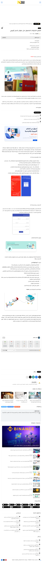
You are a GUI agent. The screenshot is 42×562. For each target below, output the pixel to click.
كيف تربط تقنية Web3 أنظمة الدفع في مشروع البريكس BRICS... (31, 531)
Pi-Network (25, 504)
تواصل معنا (4, 350)
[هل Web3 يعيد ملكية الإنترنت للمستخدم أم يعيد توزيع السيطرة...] (36, 451)
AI (31, 504)
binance (11, 504)
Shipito (27, 289)
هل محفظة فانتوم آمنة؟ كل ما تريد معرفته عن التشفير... (31, 518)
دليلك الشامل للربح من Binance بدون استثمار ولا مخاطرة (22, 489)
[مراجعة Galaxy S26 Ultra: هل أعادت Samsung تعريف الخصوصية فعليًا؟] (36, 468)
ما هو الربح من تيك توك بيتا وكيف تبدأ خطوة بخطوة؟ (31, 542)
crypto (37, 504)
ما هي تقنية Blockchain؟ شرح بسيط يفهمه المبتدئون (31, 522)
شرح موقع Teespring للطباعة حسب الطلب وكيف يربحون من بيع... (21, 23)
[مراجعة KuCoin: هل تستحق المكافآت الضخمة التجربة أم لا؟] (36, 473)
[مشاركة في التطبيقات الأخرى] (27, 377)
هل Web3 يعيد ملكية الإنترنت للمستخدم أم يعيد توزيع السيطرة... (21, 450)
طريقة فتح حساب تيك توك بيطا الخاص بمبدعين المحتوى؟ (30, 555)
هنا (24, 208)
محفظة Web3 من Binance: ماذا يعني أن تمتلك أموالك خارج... (26, 445)
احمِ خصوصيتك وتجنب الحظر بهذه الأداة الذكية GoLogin (29, 116)
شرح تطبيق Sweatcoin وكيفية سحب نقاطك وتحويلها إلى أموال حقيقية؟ (31, 546)
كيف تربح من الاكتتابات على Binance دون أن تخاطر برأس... (11, 531)
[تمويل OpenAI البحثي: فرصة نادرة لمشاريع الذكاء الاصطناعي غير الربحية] (36, 479)
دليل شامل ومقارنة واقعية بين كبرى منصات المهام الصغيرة (21, 484)
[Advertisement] (20, 14)
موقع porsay (37, 40)
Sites (39, 28)
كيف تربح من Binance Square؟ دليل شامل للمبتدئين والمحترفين (11, 518)
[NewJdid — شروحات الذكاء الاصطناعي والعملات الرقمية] (21, 2)
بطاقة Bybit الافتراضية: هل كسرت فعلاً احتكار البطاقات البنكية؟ (21, 461)
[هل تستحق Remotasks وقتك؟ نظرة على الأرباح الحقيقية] (36, 496)
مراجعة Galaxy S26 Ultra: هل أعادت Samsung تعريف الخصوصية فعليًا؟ (20, 467)
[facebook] (2, 560)
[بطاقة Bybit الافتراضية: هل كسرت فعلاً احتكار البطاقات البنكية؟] (36, 462)
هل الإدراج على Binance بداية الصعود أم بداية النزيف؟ (11, 522)
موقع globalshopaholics (35, 47)
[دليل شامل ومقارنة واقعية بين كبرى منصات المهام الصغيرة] (36, 485)
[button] (36, 377)
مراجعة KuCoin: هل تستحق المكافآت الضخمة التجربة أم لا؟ (22, 472)
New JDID (36, 33)
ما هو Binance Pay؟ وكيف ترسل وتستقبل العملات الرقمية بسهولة (11, 527)
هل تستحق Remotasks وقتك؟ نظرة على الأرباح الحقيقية (22, 495)
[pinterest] (6, 560)
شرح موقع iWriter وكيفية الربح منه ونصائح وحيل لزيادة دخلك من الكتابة (31, 550)
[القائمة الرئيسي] (40, 2)
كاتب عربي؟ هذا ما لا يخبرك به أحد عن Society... (31, 119)
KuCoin (5, 504)
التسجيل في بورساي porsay (34, 45)
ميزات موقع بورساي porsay (34, 42)
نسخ (13, 350)
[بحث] (2, 2)
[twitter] (4, 560)
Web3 (18, 504)
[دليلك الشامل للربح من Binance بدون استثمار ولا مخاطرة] (36, 490)
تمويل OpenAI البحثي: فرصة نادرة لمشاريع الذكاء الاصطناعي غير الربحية (20, 478)
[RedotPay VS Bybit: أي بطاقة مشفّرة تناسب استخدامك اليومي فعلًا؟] (36, 456)
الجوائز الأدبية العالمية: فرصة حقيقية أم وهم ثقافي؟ (30, 122)
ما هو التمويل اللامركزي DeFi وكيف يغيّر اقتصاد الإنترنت (31, 527)
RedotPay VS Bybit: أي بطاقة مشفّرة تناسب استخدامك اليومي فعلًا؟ (20, 455)
